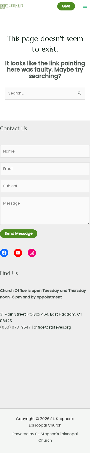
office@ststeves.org (52, 327)
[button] (66, 6)
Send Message (19, 233)
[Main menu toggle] (85, 6)
